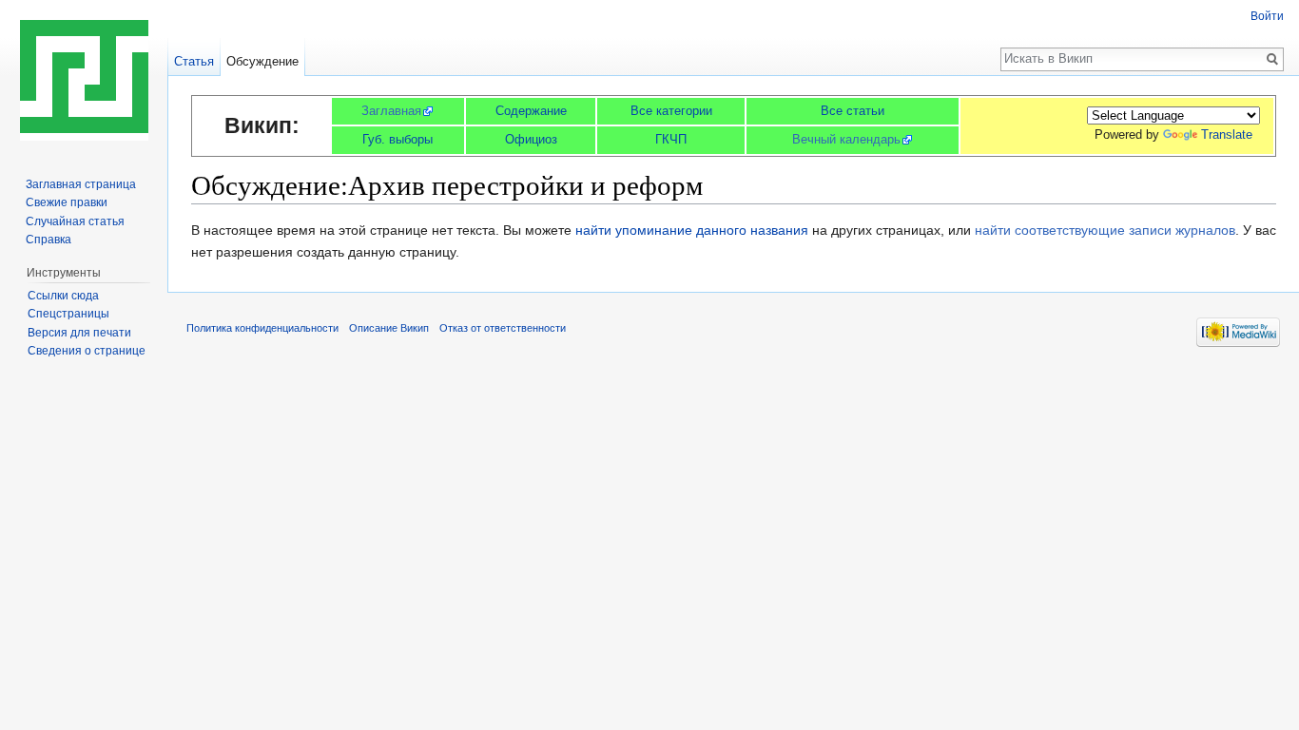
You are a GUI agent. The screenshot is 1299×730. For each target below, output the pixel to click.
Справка (48, 239)
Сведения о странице (86, 350)
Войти (1267, 16)
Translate (1226, 134)
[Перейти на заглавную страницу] (84, 76)
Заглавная (391, 111)
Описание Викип (389, 328)
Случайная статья (75, 221)
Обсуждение (262, 61)
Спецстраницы (68, 313)
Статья (194, 61)
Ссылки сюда (63, 295)
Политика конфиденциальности (262, 328)
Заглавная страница (81, 184)
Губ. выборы (397, 139)
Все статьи (852, 111)
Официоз (531, 139)
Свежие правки (66, 202)
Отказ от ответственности (502, 328)
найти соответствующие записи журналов (1105, 230)
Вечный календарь (846, 139)
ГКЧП (671, 139)
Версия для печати (79, 332)
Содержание (531, 111)
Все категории (671, 111)
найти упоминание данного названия (691, 230)
